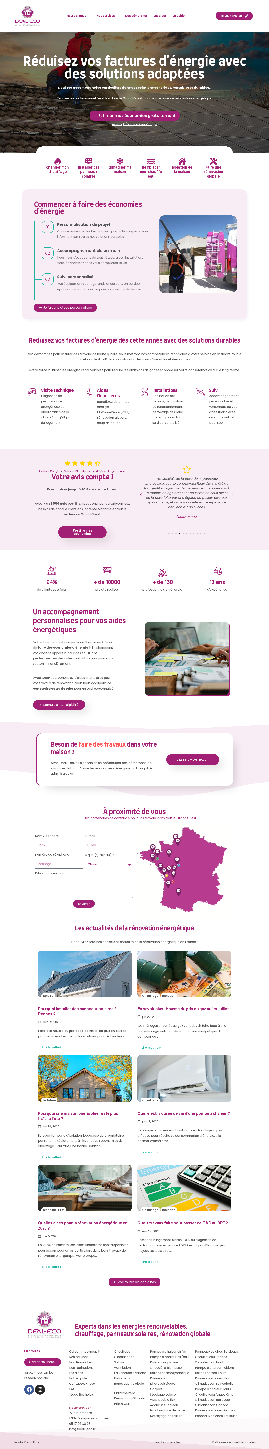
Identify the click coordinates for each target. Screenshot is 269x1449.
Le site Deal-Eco (26, 1442)
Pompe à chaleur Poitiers (214, 1367)
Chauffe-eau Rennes (211, 1357)
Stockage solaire (163, 1394)
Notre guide (78, 1378)
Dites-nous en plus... (50, 873)
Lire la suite (50, 1047)
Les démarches (81, 1362)
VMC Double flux (162, 1399)
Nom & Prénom (47, 836)
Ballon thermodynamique (169, 1373)
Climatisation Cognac (211, 1405)
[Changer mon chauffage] (57, 161)
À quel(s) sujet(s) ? (99, 855)
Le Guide (179, 15)
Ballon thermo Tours (210, 1373)
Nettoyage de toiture (166, 1416)
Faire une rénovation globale (213, 172)
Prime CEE (122, 1403)
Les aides (160, 15)
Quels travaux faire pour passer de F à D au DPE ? (182, 1223)
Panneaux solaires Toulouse (216, 1416)
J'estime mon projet (192, 759)
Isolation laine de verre (167, 1410)
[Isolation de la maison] (182, 161)
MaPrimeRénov (125, 1393)
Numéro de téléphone (52, 854)
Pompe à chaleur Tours (213, 1389)
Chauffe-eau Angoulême (214, 1394)
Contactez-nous (82, 1383)
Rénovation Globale (129, 1398)
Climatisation (124, 1357)
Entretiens (122, 1378)
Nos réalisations (81, 1367)
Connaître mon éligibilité (60, 704)
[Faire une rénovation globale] (213, 161)
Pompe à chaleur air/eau (169, 1357)
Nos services (106, 15)
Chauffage (150, 995)
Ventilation (122, 1367)
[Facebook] (29, 1390)
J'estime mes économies (82, 532)
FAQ (72, 1389)
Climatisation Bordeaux (213, 1399)
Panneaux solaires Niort (213, 1378)
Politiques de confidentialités (234, 1442)
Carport (156, 1389)
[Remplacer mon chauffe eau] (151, 161)
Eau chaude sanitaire (130, 1373)
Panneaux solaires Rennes (215, 1410)
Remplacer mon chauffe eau (151, 172)
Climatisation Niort (209, 1362)
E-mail (90, 836)
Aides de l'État (54, 1210)
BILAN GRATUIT (232, 16)
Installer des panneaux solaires (88, 172)
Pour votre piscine (164, 1362)
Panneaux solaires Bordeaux (216, 1351)
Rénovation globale (129, 1383)
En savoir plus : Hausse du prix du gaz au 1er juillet (183, 1009)
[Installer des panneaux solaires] (88, 161)
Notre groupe (76, 15)
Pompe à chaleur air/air (168, 1351)
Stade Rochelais (81, 1394)
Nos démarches (136, 15)
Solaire (48, 995)
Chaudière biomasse (166, 1367)
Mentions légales (168, 1442)
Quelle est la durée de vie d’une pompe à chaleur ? (183, 1113)
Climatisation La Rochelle (214, 1383)
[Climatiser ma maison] (120, 161)
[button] (140, 494)
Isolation (168, 995)
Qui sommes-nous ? (84, 1351)
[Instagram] (40, 1390)
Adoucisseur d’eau (164, 1405)
